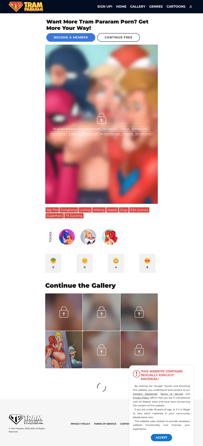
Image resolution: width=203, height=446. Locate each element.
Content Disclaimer (145, 393)
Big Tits (52, 210)
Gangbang (69, 210)
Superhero (55, 216)
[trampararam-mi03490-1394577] (101, 329)
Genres (156, 6)
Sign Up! (104, 6)
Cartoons (176, 6)
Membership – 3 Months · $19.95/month (74, 133)
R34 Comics (139, 210)
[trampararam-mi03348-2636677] (139, 354)
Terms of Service (105, 423)
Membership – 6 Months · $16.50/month (127, 133)
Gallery (137, 6)
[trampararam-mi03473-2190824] (139, 329)
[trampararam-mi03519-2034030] (63, 329)
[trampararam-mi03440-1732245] (101, 367)
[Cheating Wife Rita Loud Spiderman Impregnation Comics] (63, 349)
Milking (99, 210)
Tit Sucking (73, 216)
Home (121, 6)
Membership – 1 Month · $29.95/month (125, 128)
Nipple (112, 210)
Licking (85, 210)
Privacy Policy (80, 423)
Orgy (124, 210)
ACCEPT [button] (161, 437)
